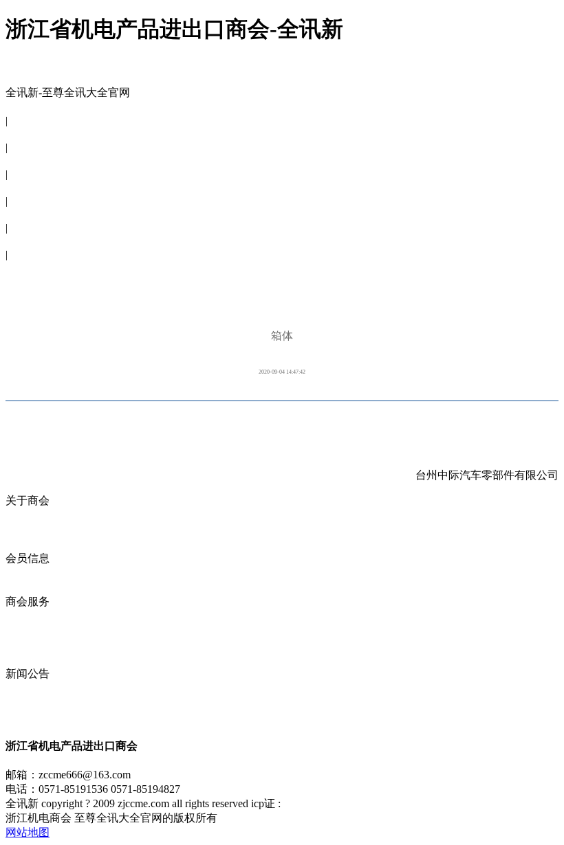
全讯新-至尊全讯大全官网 (68, 92)
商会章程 (28, 529)
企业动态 (28, 616)
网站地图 (28, 832)
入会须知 (28, 544)
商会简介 (28, 515)
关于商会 (28, 133)
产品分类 (28, 587)
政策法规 (28, 659)
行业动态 (28, 717)
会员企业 (28, 572)
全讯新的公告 (39, 688)
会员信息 (28, 160)
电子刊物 (28, 241)
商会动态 (28, 645)
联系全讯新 (33, 267)
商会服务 (28, 187)
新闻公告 (28, 214)
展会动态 (28, 630)
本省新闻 (28, 702)
